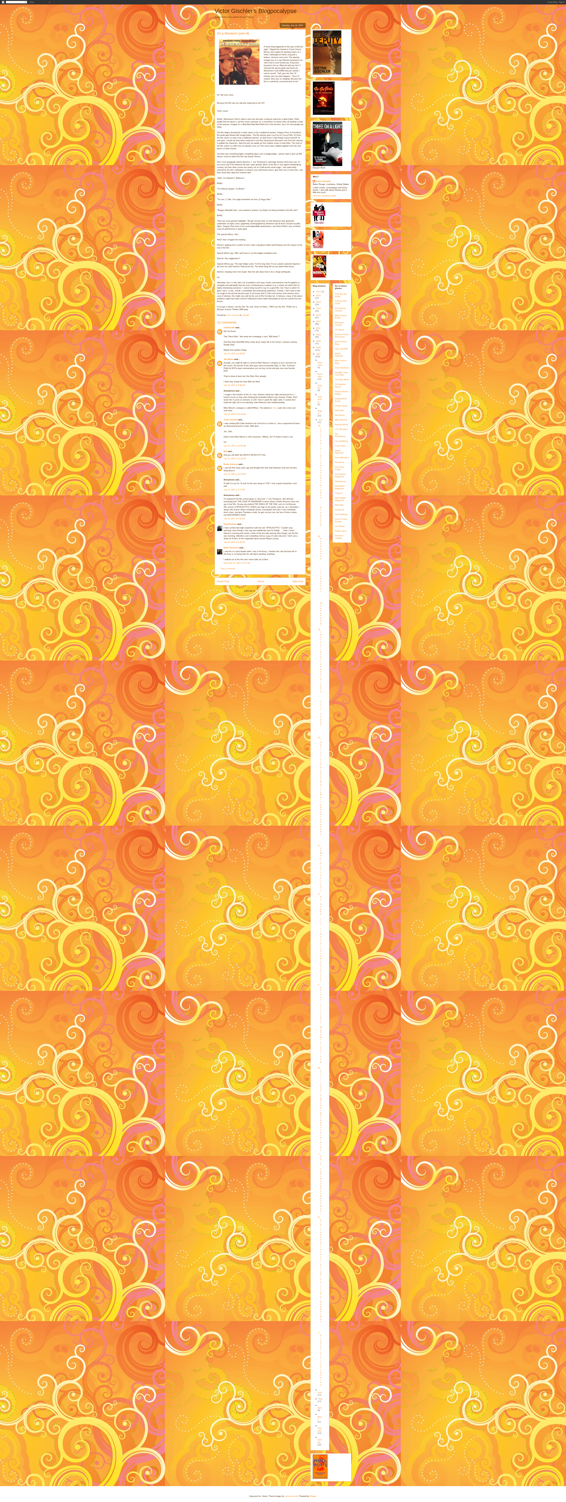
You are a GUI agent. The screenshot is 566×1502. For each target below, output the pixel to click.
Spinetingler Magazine (340, 499)
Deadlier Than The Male (341, 373)
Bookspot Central (339, 323)
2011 (318, 328)
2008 (318, 347)
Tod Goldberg (341, 514)
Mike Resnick (341, 420)
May (321, 1399)
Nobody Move (341, 424)
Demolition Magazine (340, 487)
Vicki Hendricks (342, 368)
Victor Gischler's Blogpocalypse (256, 11)
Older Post (297, 581)
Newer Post (223, 581)
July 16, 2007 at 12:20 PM (235, 474)
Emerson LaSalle (339, 536)
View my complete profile (324, 195)
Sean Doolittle (341, 349)
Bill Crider (339, 505)
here (274, 408)
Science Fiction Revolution (342, 335)
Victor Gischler (230, 420)
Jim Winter (228, 359)
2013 (318, 315)
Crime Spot (340, 446)
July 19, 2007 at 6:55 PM (234, 519)
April (319, 1408)
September (319, 399)
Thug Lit (339, 493)
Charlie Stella (341, 406)
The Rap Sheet (342, 379)
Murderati (339, 462)
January (319, 1440)
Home (261, 581)
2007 (318, 354)
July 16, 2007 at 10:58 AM (235, 446)
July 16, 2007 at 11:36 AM (235, 459)
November (319, 375)
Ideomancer (340, 481)
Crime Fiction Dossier (341, 520)
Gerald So (339, 510)
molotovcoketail (291, 1496)
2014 (318, 308)
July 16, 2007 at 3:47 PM (234, 490)
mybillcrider (229, 327)
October (319, 386)
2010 (318, 334)
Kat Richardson (340, 435)
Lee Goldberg (341, 441)
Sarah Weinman (339, 451)
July (320, 420)
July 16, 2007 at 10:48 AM (235, 414)
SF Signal (339, 330)
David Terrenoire (231, 548)
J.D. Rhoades (341, 429)
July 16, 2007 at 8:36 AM (234, 354)
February (319, 1429)
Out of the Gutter (339, 468)
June (319, 1392)
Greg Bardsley (230, 524)
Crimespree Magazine (340, 475)
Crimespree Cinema (340, 309)
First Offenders (342, 457)
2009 (318, 341)
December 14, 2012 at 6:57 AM (237, 563)
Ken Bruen (340, 415)
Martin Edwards (339, 354)
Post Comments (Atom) (266, 591)
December (319, 363)
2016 (318, 295)
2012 (318, 321)
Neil (225, 451)
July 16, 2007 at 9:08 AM (234, 385)
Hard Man (339, 410)
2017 (318, 291)
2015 (318, 302)
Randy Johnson (231, 464)
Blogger (313, 1496)
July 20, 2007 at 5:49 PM (234, 542)
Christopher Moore (340, 385)
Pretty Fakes (341, 531)
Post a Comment (228, 569)
